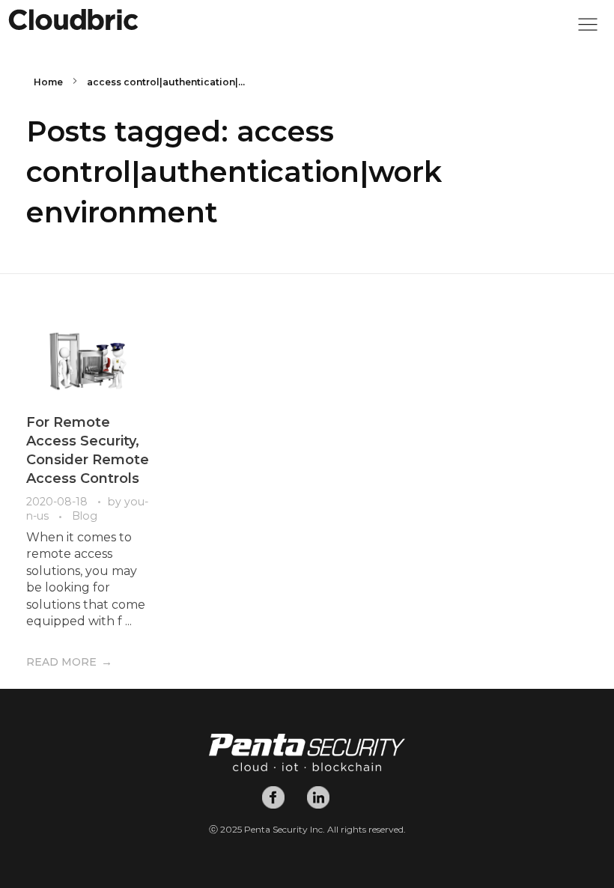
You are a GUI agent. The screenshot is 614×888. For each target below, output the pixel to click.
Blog (84, 516)
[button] (588, 28)
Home (48, 82)
